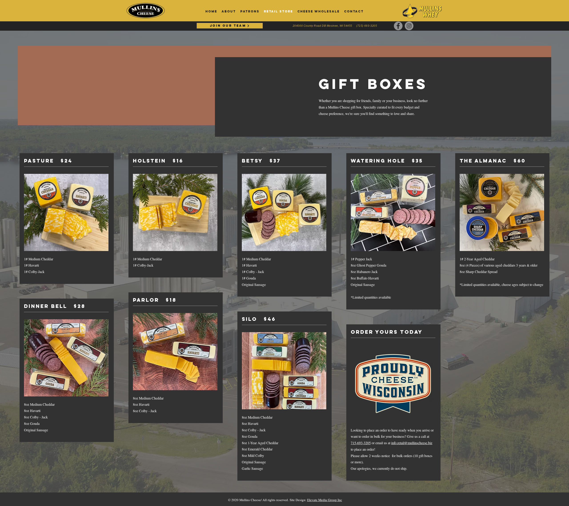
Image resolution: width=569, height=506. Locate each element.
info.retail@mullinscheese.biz (411, 442)
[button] (354, 11)
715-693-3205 (361, 442)
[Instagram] (409, 26)
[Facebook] (398, 26)
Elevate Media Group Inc (324, 500)
